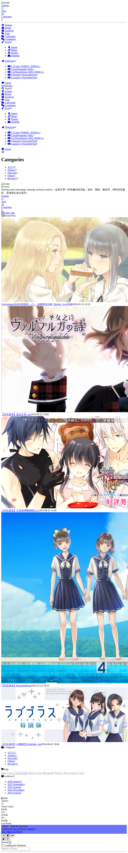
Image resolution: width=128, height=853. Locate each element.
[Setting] (3, 839)
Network (11, 173)
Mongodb (48, 773)
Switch (74, 773)
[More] (14, 776)
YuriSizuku (6, 85)
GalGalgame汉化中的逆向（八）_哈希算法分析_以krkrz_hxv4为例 (37, 304)
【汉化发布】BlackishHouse (16, 685)
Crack (10, 773)
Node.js (58, 773)
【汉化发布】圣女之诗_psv (16, 414)
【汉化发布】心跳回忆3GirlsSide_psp (21, 744)
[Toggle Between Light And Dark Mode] (8, 835)
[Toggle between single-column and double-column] (12, 835)
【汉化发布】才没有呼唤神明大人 (20, 510)
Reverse (11, 178)
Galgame (21, 773)
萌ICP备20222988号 (12, 832)
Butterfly (31, 829)
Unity (81, 773)
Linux (38, 773)
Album (10, 170)
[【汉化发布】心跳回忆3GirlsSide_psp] (64, 741)
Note (66, 773)
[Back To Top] (8, 839)
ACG (10, 167)
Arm (3, 773)
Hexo (32, 773)
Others (10, 175)
